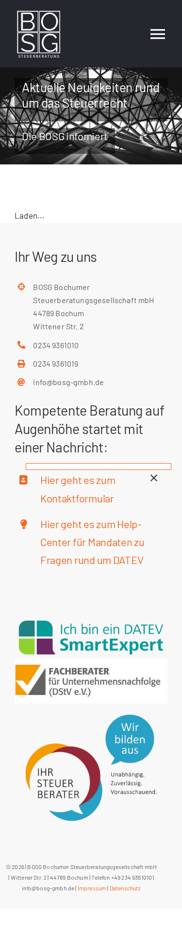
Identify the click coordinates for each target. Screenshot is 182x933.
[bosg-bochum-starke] (91, 662)
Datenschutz (125, 888)
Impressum (92, 888)
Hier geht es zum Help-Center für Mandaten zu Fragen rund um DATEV (92, 541)
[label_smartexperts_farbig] (91, 620)
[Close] (154, 478)
